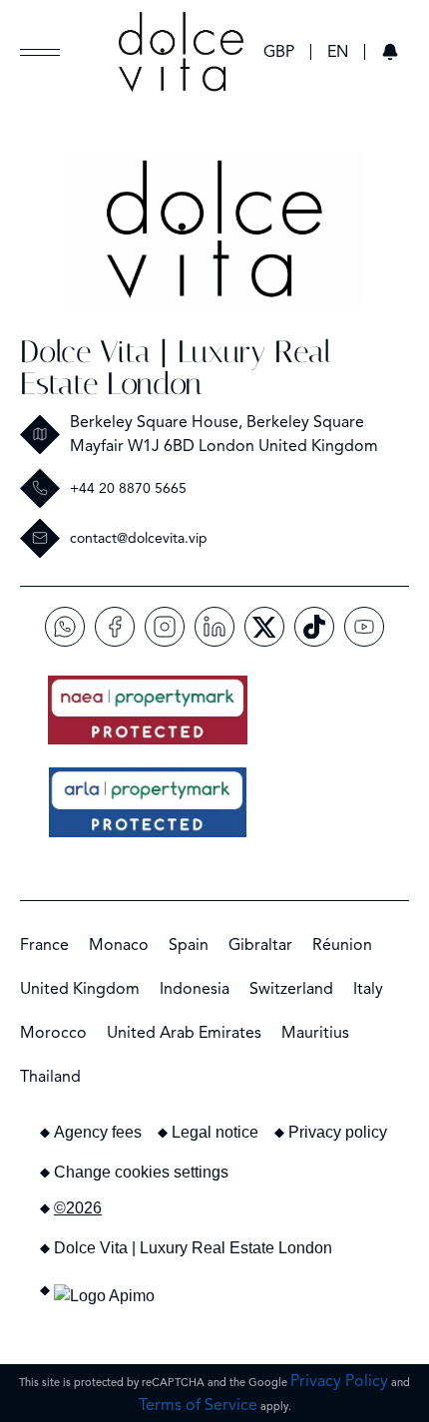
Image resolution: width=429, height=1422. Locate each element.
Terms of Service (198, 1405)
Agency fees (98, 1132)
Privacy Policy (339, 1381)
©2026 (78, 1207)
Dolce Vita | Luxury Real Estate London (175, 367)
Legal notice (215, 1132)
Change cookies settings (141, 1172)
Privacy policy (337, 1132)
